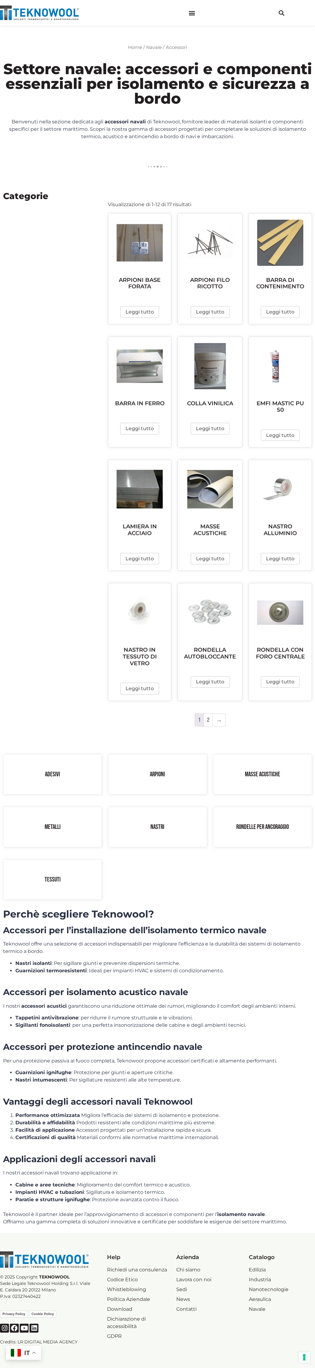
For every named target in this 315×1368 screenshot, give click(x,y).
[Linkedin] (34, 1328)
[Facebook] (14, 1328)
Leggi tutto (140, 312)
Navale (154, 47)
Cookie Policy (42, 1314)
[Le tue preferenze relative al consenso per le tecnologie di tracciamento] (304, 1357)
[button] (192, 13)
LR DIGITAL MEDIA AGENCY (48, 1342)
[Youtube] (24, 1328)
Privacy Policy (13, 1314)
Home (135, 47)
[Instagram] (4, 1328)
